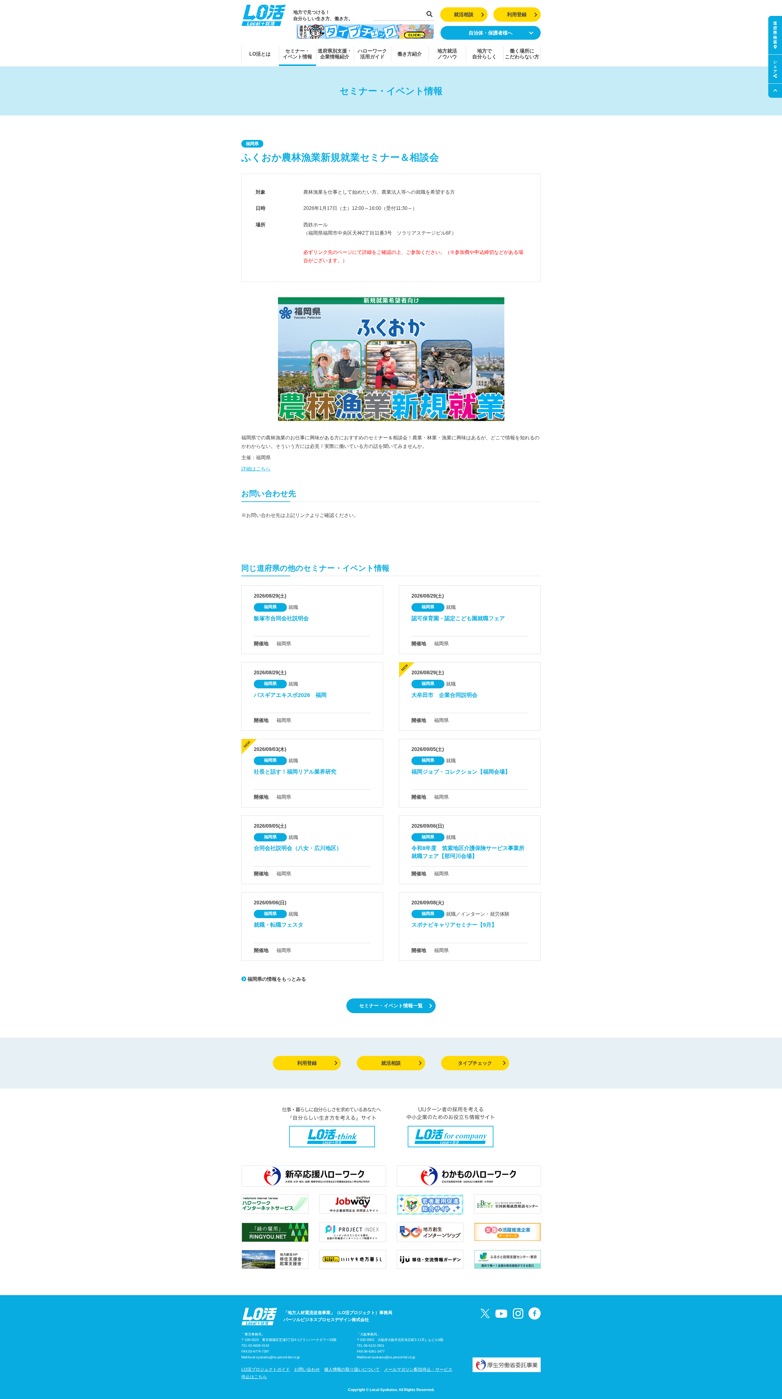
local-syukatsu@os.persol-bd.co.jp (274, 1357)
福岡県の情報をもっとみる (276, 979)
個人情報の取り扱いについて (352, 1369)
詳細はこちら (256, 468)
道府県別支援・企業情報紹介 (335, 53)
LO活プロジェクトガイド (265, 1369)
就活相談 (463, 14)
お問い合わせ (307, 1369)
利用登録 (517, 14)
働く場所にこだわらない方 (522, 53)
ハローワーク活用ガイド (372, 53)
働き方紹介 (409, 54)
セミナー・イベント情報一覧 (391, 1005)
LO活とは (260, 54)
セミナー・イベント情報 (297, 53)
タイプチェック (475, 1063)
